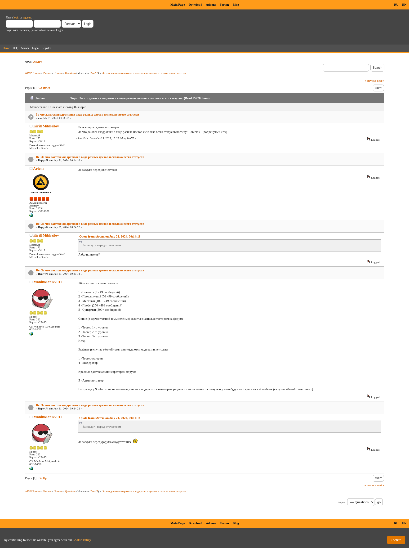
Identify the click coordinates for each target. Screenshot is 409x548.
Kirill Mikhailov (46, 126)
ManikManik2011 (47, 282)
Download (195, 4)
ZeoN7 (94, 73)
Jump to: (342, 502)
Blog (236, 4)
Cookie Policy (82, 540)
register (27, 17)
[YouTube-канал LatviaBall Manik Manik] (31, 334)
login (16, 17)
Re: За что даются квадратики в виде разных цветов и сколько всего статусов (90, 157)
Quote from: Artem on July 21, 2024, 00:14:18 (110, 236)
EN (404, 4)
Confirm (396, 540)
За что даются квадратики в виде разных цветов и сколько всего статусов (87, 114)
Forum (224, 4)
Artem (38, 168)
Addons (211, 4)
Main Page (177, 4)
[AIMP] (31, 216)
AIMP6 (37, 61)
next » (380, 80)
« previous (370, 80)
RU (396, 4)
